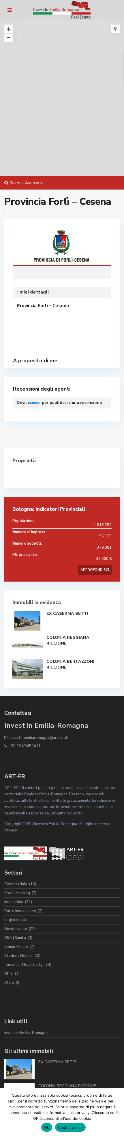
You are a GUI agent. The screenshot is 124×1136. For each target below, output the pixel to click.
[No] (117, 1112)
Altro (9, 982)
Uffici (8, 973)
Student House (18, 955)
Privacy (10, 830)
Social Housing (17, 893)
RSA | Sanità (15, 937)
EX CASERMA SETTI (67, 613)
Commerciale (15, 884)
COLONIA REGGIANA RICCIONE (67, 1086)
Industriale (13, 902)
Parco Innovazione (20, 911)
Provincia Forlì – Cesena (62, 247)
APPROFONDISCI (94, 569)
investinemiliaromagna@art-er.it (39, 737)
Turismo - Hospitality (23, 964)
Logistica (12, 919)
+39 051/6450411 (25, 746)
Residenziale (15, 928)
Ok (46, 1127)
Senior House (16, 946)
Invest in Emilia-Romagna (26, 1032)
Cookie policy (70, 1127)
